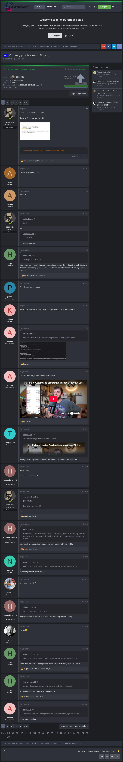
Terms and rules (93, 751)
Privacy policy (105, 751)
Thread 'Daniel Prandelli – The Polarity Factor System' (108, 92)
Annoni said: (27, 435)
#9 (87, 372)
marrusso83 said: (29, 497)
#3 (87, 191)
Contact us (81, 751)
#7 (87, 306)
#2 (87, 169)
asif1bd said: (28, 219)
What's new (51, 7)
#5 (87, 250)
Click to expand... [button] (54, 454)
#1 (87, 109)
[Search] (117, 7)
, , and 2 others (34, 275)
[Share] (83, 108)
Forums (38, 7)
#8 (87, 328)
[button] (44, 7)
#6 (87, 283)
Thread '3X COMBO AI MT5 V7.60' (108, 81)
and (31, 549)
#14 (86, 557)
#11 (86, 467)
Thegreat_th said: (30, 562)
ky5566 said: (27, 334)
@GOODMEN (24, 470)
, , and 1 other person (38, 161)
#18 (86, 649)
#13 (86, 524)
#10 (86, 429)
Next (26, 102)
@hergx (23, 459)
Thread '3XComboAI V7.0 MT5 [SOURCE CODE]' (107, 104)
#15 (86, 579)
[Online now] (10, 119)
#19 (86, 677)
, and (37, 669)
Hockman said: (28, 234)
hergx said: (27, 530)
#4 (87, 214)
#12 (86, 491)
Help (113, 751)
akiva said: (27, 256)
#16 (86, 602)
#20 (86, 704)
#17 (86, 626)
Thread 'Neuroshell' (104, 72)
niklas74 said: (28, 607)
